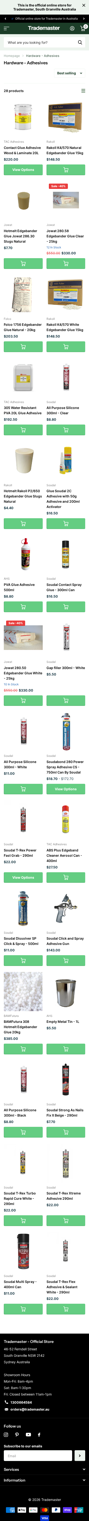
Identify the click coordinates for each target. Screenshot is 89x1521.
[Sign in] (72, 28)
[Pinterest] (17, 1435)
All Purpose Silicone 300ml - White (20, 764)
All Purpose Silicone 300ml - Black (20, 1112)
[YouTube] (28, 1435)
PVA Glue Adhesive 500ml (19, 587)
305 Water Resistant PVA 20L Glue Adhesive (23, 410)
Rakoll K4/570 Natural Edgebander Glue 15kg (65, 150)
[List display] (83, 91)
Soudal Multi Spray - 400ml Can (20, 1284)
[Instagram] (6, 1435)
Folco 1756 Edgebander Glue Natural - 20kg (23, 327)
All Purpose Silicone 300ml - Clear (63, 410)
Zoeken (80, 42)
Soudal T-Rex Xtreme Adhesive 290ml (64, 1195)
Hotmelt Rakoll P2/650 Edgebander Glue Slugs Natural (23, 496)
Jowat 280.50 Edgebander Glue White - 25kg (23, 673)
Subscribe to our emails (23, 1446)
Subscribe (80, 1455)
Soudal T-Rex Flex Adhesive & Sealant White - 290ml (62, 1287)
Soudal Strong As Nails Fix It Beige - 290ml (65, 1112)
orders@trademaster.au (29, 1409)
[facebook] (39, 1435)
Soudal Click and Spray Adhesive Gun (65, 941)
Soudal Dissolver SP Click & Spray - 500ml (21, 941)
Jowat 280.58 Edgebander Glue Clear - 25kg (65, 236)
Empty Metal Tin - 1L (63, 1021)
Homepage (12, 56)
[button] (5, 19)
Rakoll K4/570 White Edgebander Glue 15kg (65, 327)
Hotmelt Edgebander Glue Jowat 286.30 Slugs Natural (20, 236)
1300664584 (21, 1402)
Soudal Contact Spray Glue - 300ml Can (64, 587)
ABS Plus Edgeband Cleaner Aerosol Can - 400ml (64, 855)
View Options (23, 170)
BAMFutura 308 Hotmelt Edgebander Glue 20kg (20, 1026)
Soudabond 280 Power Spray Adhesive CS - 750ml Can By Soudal (65, 767)
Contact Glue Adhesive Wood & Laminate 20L (22, 150)
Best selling (66, 73)
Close (84, 5)
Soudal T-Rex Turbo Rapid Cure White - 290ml (20, 1198)
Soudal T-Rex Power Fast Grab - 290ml (20, 852)
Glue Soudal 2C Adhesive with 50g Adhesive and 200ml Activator (63, 499)
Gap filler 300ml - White (66, 668)
